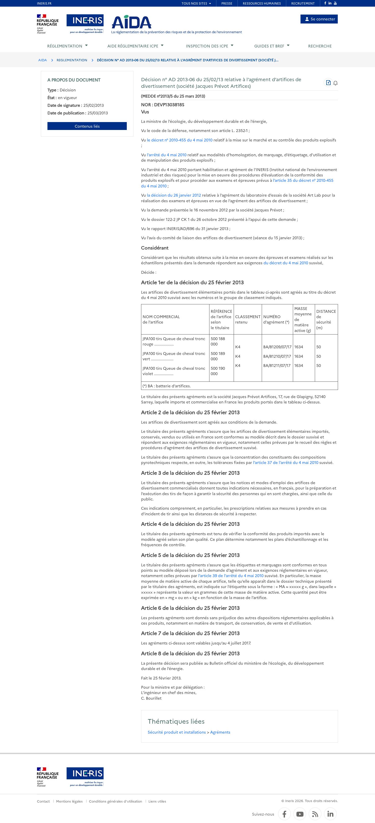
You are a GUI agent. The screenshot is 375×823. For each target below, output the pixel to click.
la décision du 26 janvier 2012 (174, 195)
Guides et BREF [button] (269, 46)
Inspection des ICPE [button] (207, 46)
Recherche (320, 46)
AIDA (42, 59)
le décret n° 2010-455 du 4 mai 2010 (180, 139)
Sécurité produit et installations (177, 732)
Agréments (220, 732)
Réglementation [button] (64, 46)
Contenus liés (87, 126)
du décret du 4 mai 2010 (286, 262)
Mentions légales (69, 801)
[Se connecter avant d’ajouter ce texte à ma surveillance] (335, 82)
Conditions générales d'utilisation (115, 801)
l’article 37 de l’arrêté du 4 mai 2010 (285, 462)
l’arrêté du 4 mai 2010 (166, 154)
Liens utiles (157, 801)
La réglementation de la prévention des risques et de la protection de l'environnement (176, 32)
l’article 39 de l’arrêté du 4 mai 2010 (231, 575)
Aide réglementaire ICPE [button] (132, 46)
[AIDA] (131, 22)
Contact (43, 801)
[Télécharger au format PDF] (328, 82)
